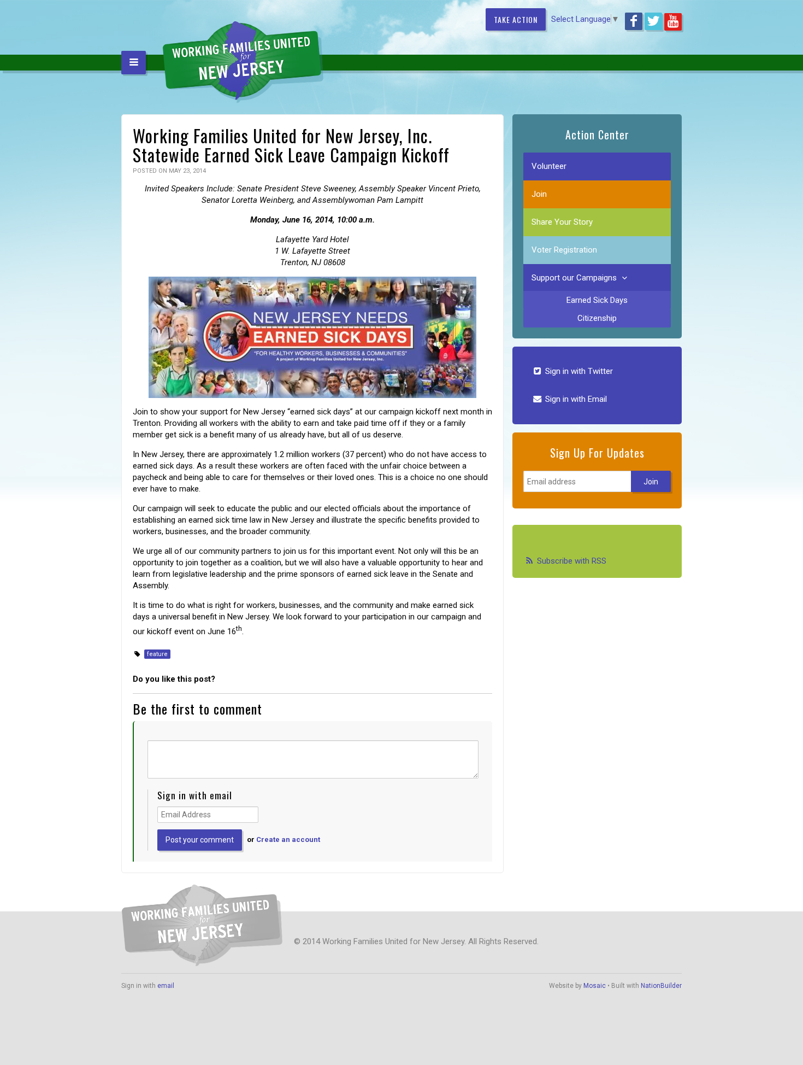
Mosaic (594, 986)
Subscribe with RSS (571, 561)
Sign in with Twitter (578, 371)
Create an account (288, 839)
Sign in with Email (575, 399)
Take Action (516, 19)
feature (157, 654)
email (165, 986)
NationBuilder (661, 986)
